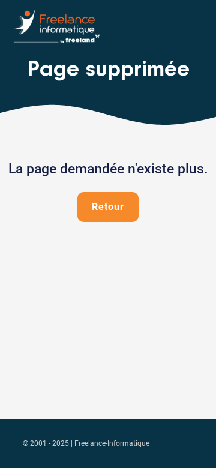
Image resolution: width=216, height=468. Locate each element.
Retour (108, 206)
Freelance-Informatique (111, 443)
